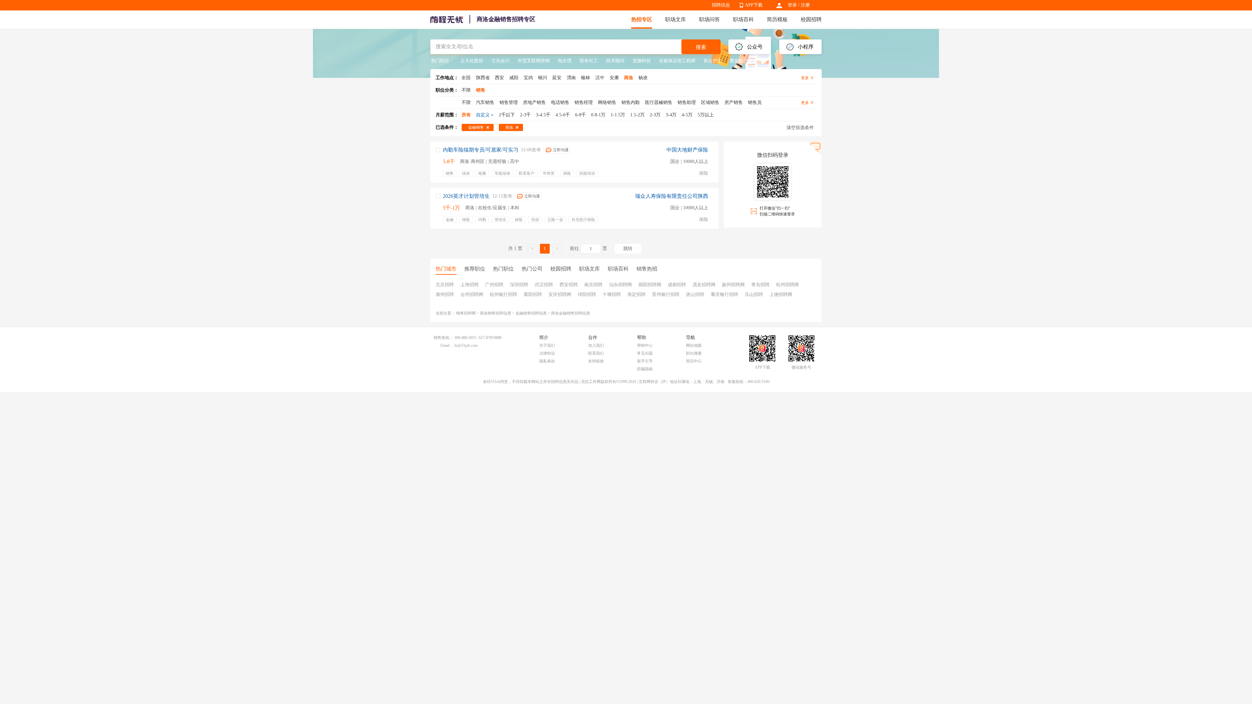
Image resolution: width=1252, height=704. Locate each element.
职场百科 (743, 19)
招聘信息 (721, 5)
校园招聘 (811, 19)
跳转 (628, 248)
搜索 (701, 47)
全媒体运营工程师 (677, 60)
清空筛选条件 (800, 127)
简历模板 (777, 19)
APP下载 (754, 5)
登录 (792, 5)
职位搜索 (694, 353)
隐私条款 (547, 361)
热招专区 (641, 19)
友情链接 (596, 361)
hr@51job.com (466, 345)
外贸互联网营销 (534, 60)
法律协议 (547, 353)
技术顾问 (615, 60)
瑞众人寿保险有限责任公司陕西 (671, 196)
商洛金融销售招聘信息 (570, 313)
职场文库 (675, 19)
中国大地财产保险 (687, 150)
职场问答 (709, 19)
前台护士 (713, 60)
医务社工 (589, 60)
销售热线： (443, 337)
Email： (446, 345)
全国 (465, 77)
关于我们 (547, 345)
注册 (805, 5)
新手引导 (645, 361)
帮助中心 (645, 345)
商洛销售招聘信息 (495, 313)
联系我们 (596, 353)
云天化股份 (471, 60)
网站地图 (694, 345)
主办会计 (500, 60)
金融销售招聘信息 (531, 313)
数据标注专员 (743, 60)
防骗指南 (645, 369)
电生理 (565, 60)
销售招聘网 (466, 313)
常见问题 (645, 353)
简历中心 (694, 361)
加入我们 (596, 345)
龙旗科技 (642, 60)
